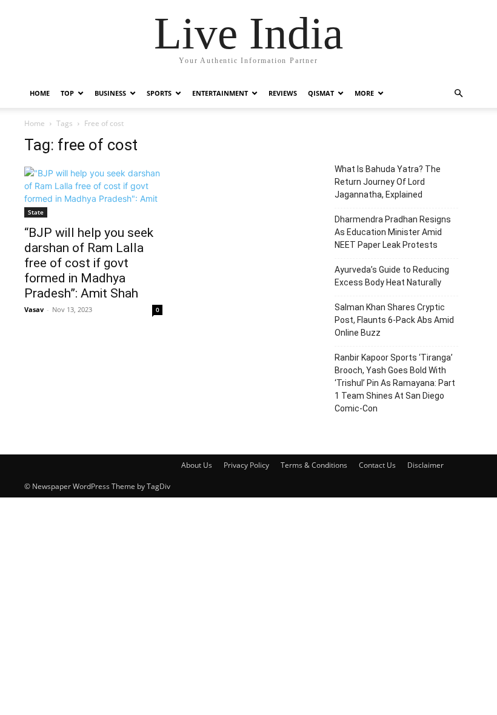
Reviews (283, 93)
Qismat (321, 93)
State (36, 212)
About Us (196, 465)
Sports (159, 93)
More (364, 93)
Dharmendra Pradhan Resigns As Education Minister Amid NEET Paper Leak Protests (393, 232)
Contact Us (377, 465)
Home (40, 93)
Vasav (34, 309)
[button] (458, 93)
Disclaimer (425, 465)
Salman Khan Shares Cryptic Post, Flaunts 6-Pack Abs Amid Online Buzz (394, 320)
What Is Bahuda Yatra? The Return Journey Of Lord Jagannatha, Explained (388, 181)
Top (67, 93)
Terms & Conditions (314, 465)
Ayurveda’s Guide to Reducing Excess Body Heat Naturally (392, 276)
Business (110, 93)
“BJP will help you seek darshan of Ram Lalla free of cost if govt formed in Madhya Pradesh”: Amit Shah (88, 263)
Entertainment (220, 93)
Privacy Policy (246, 465)
